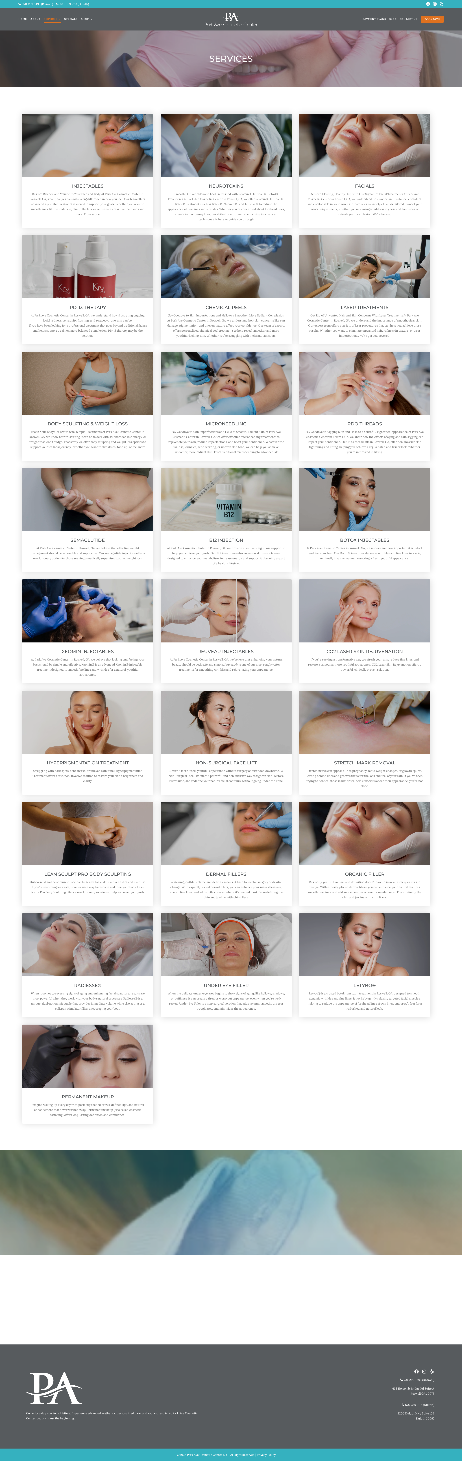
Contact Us (408, 19)
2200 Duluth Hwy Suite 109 (416, 1413)
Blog (393, 19)
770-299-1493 (231, 1211)
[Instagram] (435, 4)
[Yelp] (442, 4)
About (35, 19)
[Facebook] (428, 4)
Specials (70, 19)
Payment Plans (374, 19)
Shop (85, 19)
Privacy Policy (266, 1454)
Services (50, 19)
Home (22, 19)
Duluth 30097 (425, 1418)
